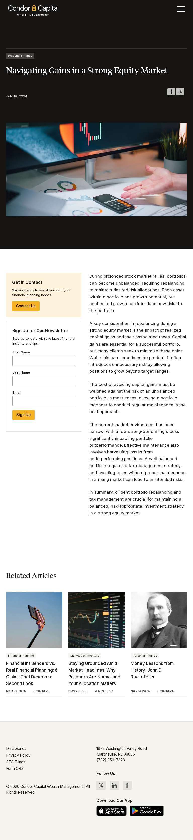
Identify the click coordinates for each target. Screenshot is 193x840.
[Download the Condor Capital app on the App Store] (111, 811)
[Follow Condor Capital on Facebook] (127, 785)
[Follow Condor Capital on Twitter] (101, 785)
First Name (21, 352)
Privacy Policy (18, 755)
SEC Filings (15, 762)
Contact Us (26, 306)
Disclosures (16, 748)
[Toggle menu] (181, 10)
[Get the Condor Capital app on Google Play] (147, 811)
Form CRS (15, 768)
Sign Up (23, 414)
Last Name (21, 372)
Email (16, 392)
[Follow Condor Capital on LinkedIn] (114, 785)
